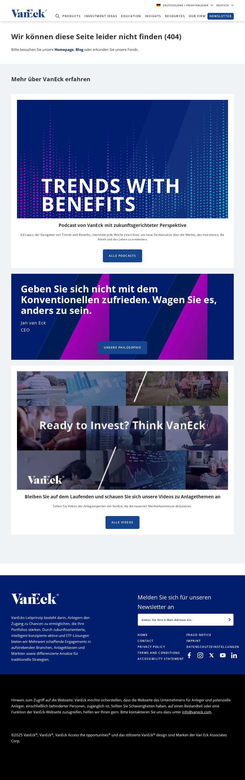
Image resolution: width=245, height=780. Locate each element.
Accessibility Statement (161, 659)
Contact (146, 641)
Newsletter (221, 16)
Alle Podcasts (122, 256)
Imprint (193, 641)
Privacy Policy (151, 647)
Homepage (64, 49)
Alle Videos (122, 522)
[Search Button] (58, 16)
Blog (79, 49)
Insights (153, 16)
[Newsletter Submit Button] (230, 619)
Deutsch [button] (223, 5)
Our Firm (197, 16)
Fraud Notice (199, 635)
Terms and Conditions (159, 653)
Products (71, 16)
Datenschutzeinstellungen (212, 647)
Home (143, 635)
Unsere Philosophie (122, 347)
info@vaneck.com (196, 712)
